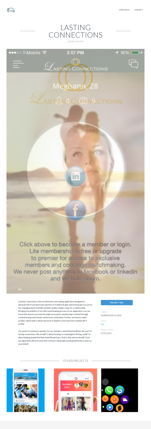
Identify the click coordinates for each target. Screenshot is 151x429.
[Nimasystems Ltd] (10, 10)
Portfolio (124, 10)
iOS (102, 324)
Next (111, 160)
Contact (138, 10)
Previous (39, 160)
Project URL (116, 302)
